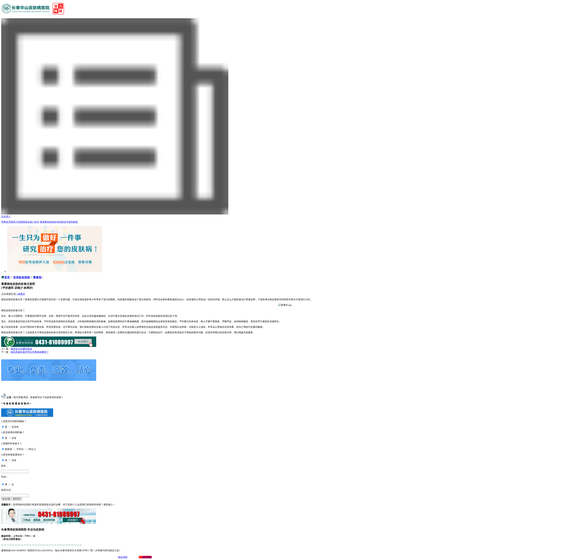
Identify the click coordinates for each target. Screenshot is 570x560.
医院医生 (25, 222)
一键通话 (20, 294)
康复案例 (44, 222)
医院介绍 (15, 222)
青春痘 (37, 277)
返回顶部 (123, 557)
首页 (7, 277)
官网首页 (6, 222)
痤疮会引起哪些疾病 (21, 349)
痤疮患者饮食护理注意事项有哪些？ (30, 352)
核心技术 (34, 222)
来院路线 (73, 222)
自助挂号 (63, 222)
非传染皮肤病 (21, 277)
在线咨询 (54, 222)
